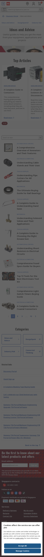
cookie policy (19, 538)
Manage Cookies (22, 551)
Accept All (22, 546)
